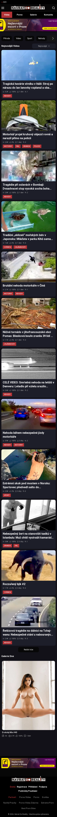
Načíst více (28, 649)
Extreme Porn (47, 803)
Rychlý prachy (9, 803)
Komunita (48, 15)
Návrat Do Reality (21, 814)
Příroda (6, 38)
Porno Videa (25, 797)
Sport (29, 38)
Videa (6, 15)
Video (18, 38)
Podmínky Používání (27, 791)
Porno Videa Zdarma (28, 803)
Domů (12, 787)
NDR (5, 2)
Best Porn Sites (28, 808)
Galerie (33, 15)
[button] (50, 38)
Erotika (45, 797)
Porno (20, 15)
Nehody (41, 38)
